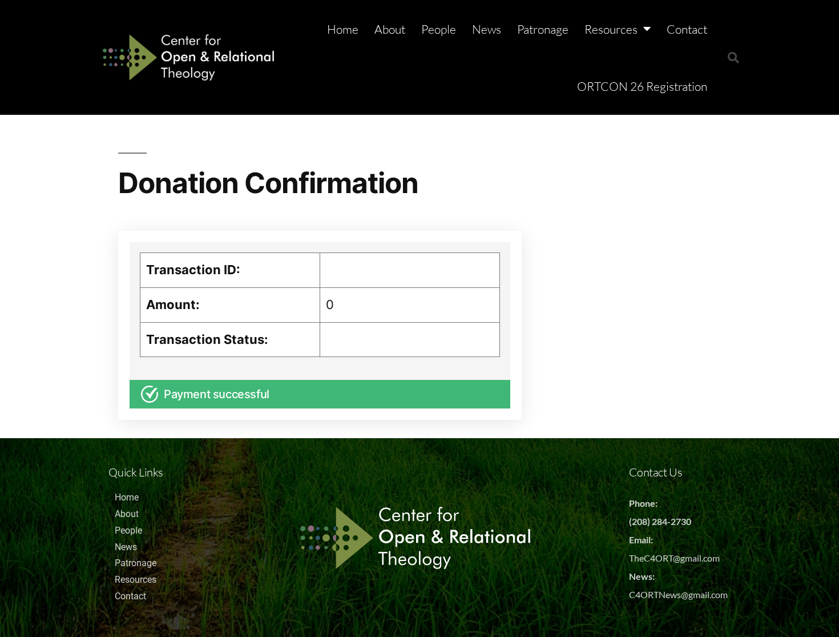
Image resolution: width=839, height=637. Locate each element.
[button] (733, 57)
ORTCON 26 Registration (642, 86)
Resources (611, 29)
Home (342, 29)
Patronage (542, 29)
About (389, 29)
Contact (687, 29)
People (438, 29)
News (486, 29)
